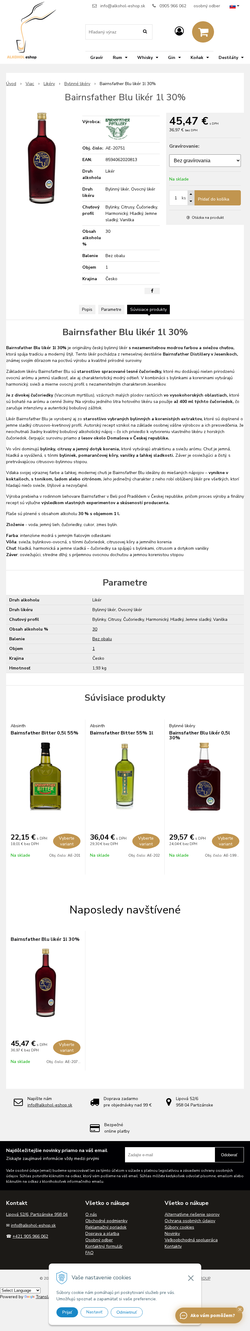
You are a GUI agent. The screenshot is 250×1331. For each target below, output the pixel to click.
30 (94, 629)
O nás (91, 1214)
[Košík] (203, 32)
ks (184, 198)
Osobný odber (99, 1240)
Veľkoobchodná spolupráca (191, 1240)
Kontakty (173, 1246)
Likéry (49, 84)
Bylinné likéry (77, 84)
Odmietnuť (126, 1312)
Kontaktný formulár (104, 1246)
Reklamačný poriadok (106, 1227)
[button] (240, 1309)
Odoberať (229, 1155)
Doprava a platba (102, 1233)
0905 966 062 (172, 6)
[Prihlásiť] (179, 31)
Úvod (11, 84)
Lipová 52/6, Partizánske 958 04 (37, 1214)
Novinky (172, 1233)
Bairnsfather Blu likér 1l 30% (45, 939)
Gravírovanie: (184, 146)
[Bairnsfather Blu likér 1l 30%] (41, 158)
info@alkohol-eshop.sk (122, 6)
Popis (87, 309)
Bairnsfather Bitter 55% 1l (121, 733)
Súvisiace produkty (148, 309)
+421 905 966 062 (30, 1236)
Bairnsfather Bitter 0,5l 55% (44, 733)
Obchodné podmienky (106, 1221)
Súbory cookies (179, 1227)
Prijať (67, 1312)
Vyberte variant (66, 841)
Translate (45, 1297)
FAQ (89, 1253)
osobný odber (207, 6)
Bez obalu (102, 639)
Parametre (111, 309)
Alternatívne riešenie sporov (192, 1214)
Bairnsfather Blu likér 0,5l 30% (199, 735)
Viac (30, 84)
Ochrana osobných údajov (190, 1221)
